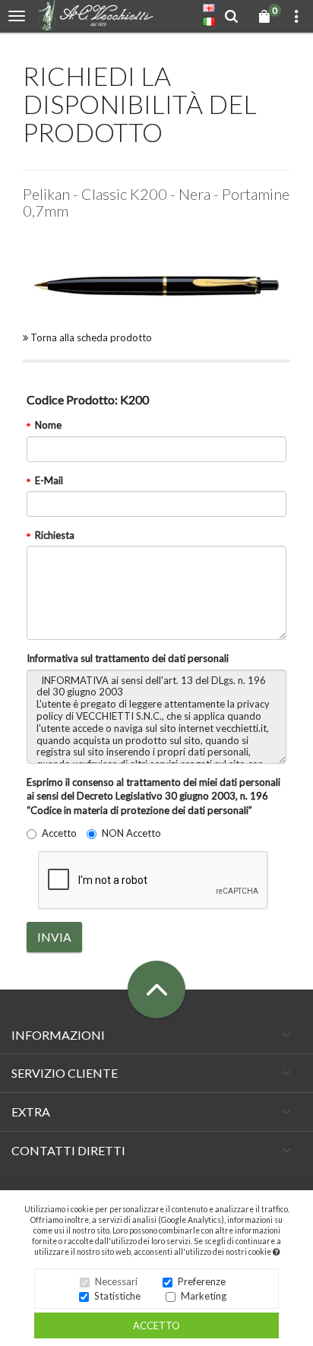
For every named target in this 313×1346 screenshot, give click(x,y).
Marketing (203, 1296)
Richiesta (54, 535)
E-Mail (49, 480)
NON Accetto (131, 833)
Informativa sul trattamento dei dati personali (128, 658)
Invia (54, 937)
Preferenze (202, 1281)
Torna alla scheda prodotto (90, 337)
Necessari (116, 1281)
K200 (88, 400)
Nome (48, 425)
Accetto (156, 1325)
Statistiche (117, 1296)
